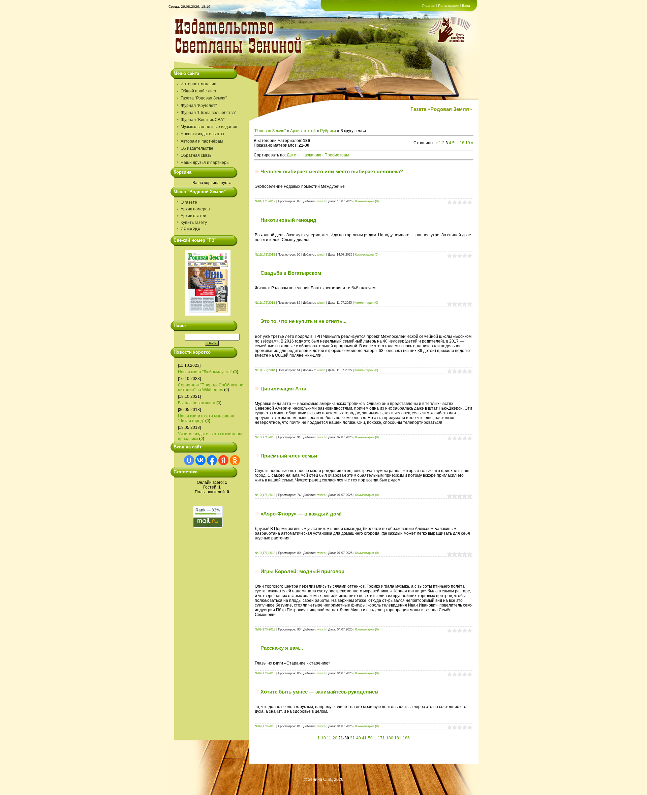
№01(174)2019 (265, 201)
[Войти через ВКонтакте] (200, 460)
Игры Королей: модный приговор (302, 571)
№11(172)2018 (265, 254)
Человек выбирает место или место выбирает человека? (331, 171)
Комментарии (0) (367, 201)
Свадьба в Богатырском (290, 273)
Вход (466, 5)
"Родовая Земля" (270, 130)
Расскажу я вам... (281, 648)
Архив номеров (195, 209)
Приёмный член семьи (288, 456)
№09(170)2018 (265, 629)
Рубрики (328, 130)
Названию (311, 155)
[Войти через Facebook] (212, 460)
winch (321, 201)
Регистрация (448, 5)
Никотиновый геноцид (288, 220)
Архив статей (193, 215)
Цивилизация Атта (283, 388)
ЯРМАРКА (190, 229)
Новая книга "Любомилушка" (205, 372)
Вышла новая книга (196, 403)
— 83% (207, 510)
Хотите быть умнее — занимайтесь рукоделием (319, 692)
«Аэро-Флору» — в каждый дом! (301, 514)
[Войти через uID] (189, 460)
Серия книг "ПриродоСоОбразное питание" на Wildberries (210, 387)
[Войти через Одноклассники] (235, 460)
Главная (428, 5)
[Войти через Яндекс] (223, 460)
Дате (291, 155)
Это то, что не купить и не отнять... (303, 321)
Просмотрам (337, 155)
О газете (189, 202)
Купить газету (194, 222)
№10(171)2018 (265, 437)
